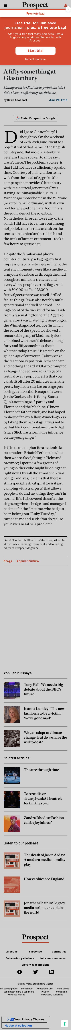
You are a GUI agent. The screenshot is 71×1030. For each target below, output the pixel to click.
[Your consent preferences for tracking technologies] (64, 1023)
